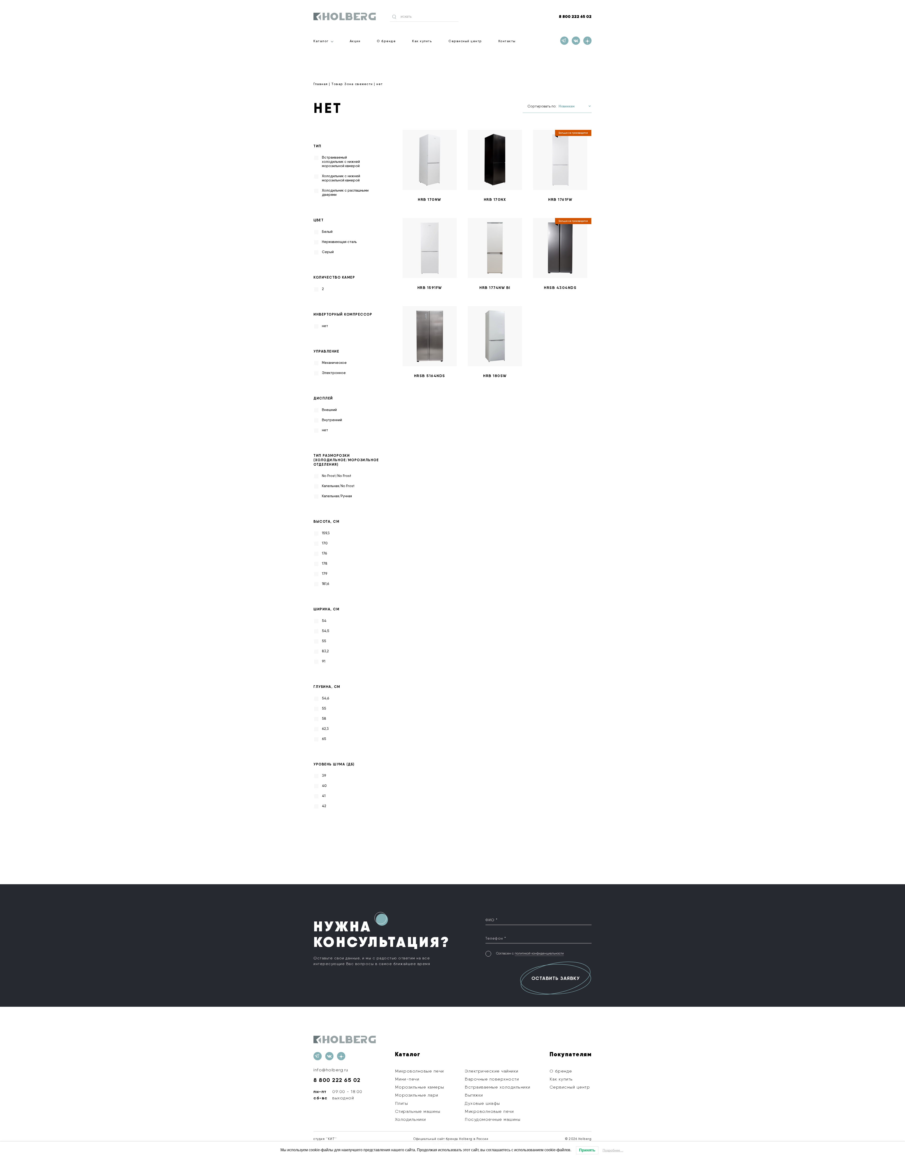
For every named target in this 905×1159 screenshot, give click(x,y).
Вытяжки (474, 1095)
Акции (355, 41)
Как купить (422, 41)
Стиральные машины (417, 1111)
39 (324, 775)
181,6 (325, 584)
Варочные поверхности (492, 1079)
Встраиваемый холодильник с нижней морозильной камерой (341, 161)
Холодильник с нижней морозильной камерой (341, 178)
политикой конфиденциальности (539, 953)
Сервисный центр (465, 41)
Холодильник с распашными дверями (345, 192)
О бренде (386, 41)
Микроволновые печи (419, 1071)
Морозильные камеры (419, 1087)
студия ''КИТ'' (325, 1139)
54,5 (325, 631)
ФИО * (491, 920)
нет (325, 326)
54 (324, 621)
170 (325, 543)
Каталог (321, 41)
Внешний (329, 410)
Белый (327, 232)
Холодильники (410, 1119)
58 (324, 718)
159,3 (326, 533)
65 (324, 739)
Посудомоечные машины (492, 1119)
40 (324, 786)
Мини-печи (407, 1079)
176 (324, 553)
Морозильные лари (416, 1095)
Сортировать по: (541, 106)
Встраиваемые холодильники (498, 1087)
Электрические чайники (491, 1071)
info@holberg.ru (330, 1069)
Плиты (401, 1103)
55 (324, 641)
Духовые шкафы (482, 1103)
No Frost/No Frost (336, 476)
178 (324, 563)
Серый (328, 252)
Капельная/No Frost (338, 486)
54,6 (325, 698)
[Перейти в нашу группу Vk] (576, 41)
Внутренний (332, 420)
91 (323, 661)
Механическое (334, 363)
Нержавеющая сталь (339, 242)
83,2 (325, 651)
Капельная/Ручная (337, 496)
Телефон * (495, 938)
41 (323, 796)
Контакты (507, 41)
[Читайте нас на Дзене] (587, 41)
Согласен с (530, 953)
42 (324, 806)
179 (324, 573)
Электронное (334, 373)
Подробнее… (613, 1150)
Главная (320, 84)
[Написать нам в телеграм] (564, 41)
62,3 (325, 729)
